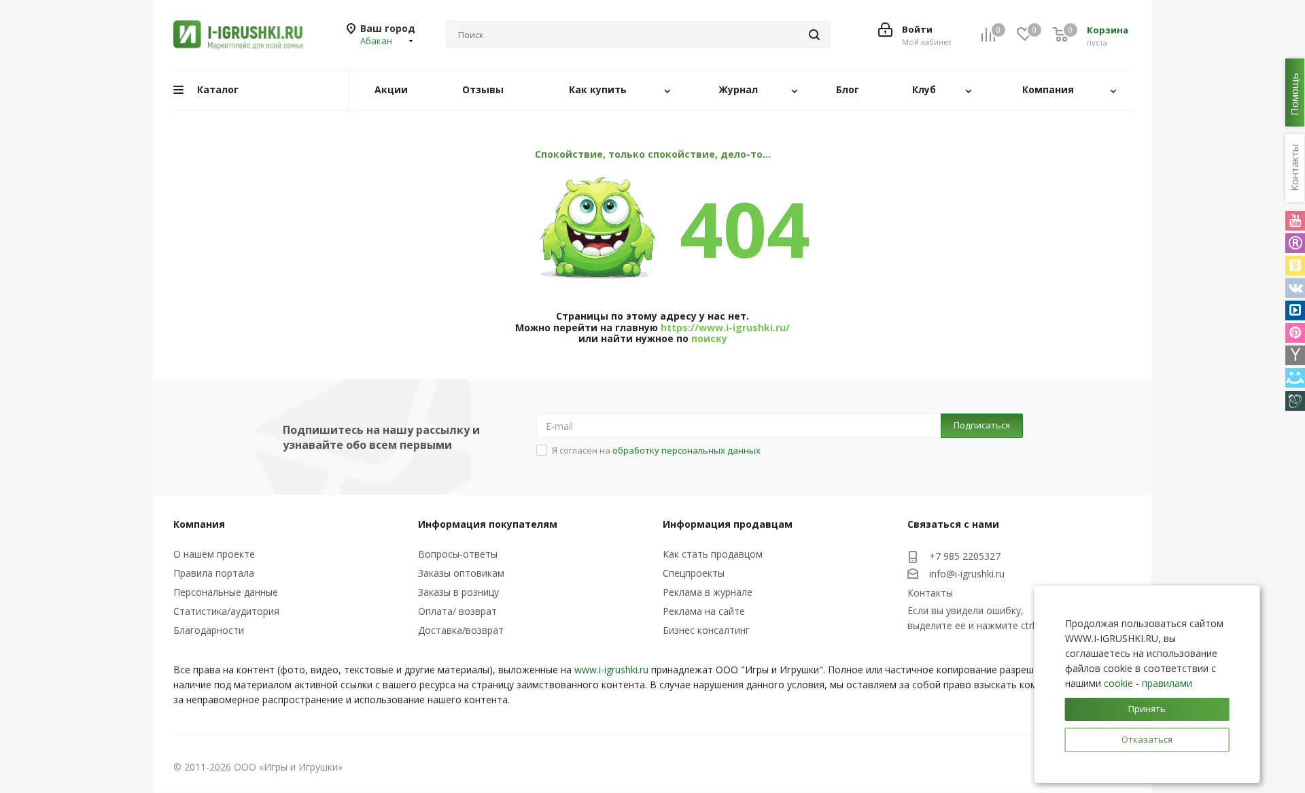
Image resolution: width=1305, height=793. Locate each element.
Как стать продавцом (713, 553)
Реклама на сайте (704, 611)
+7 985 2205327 (964, 556)
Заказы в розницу (458, 592)
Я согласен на (656, 450)
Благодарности (208, 630)
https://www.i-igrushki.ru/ (725, 327)
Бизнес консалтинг (706, 630)
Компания (199, 524)
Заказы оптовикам (461, 573)
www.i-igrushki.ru (611, 669)
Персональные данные (225, 592)
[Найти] (814, 34)
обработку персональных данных (686, 450)
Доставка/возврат (461, 630)
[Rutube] (1295, 243)
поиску (709, 338)
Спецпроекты (694, 573)
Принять (1147, 709)
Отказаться (1146, 739)
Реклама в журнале (707, 592)
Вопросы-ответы (458, 553)
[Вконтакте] (1295, 288)
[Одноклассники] (1295, 265)
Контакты (930, 592)
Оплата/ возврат (457, 611)
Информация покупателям (487, 524)
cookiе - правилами (1148, 683)
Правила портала (213, 573)
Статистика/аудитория (226, 611)
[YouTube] (1295, 221)
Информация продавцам (728, 524)
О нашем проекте (214, 553)
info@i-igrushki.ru (967, 573)
